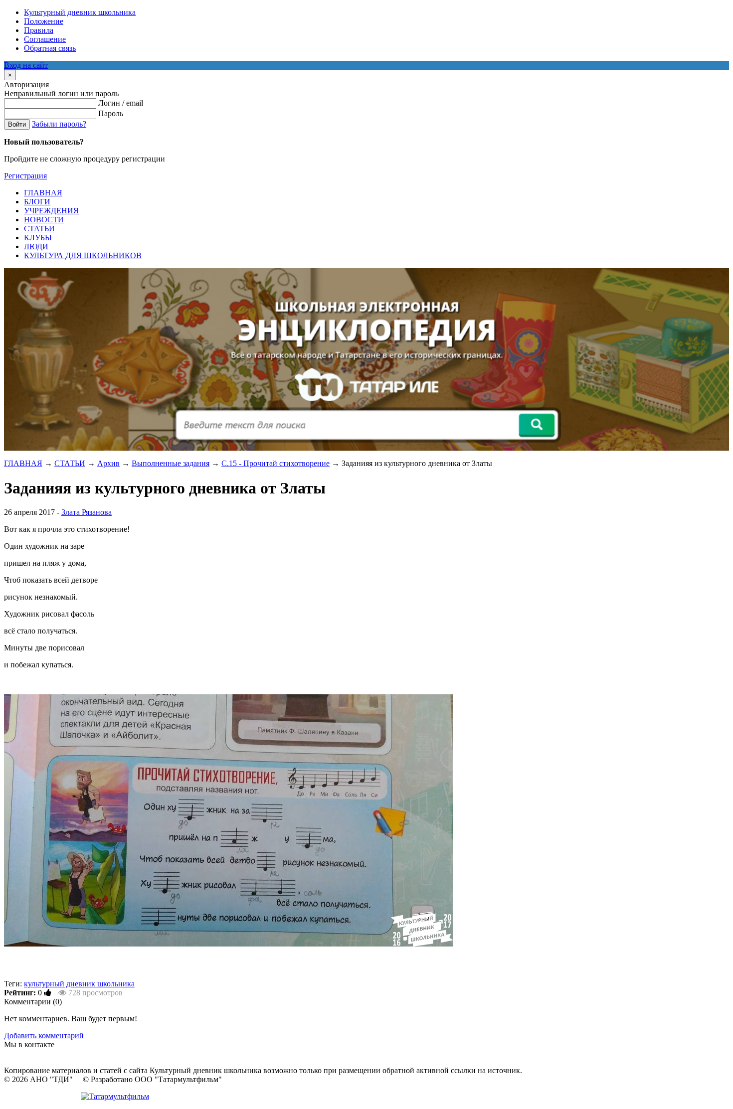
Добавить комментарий (44, 1035)
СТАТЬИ (69, 463)
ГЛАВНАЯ (23, 463)
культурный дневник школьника (79, 983)
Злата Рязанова (86, 512)
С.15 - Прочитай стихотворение (275, 463)
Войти (17, 124)
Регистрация (25, 175)
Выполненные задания (170, 463)
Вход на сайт (26, 65)
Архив (108, 463)
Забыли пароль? (59, 124)
